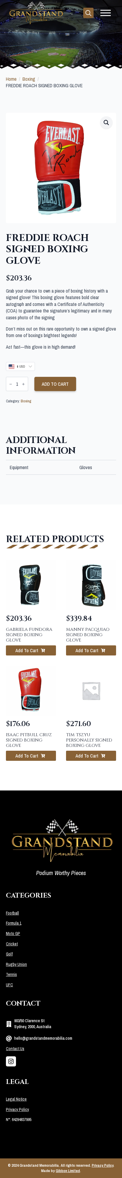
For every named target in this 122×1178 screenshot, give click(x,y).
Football (12, 913)
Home (11, 79)
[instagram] (11, 1061)
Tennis (11, 974)
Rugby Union (16, 964)
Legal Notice (16, 1099)
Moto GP (13, 933)
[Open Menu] (105, 12)
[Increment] (23, 384)
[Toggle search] (88, 13)
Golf (9, 954)
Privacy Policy (17, 1109)
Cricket (12, 944)
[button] (106, 122)
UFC (9, 985)
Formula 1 (13, 923)
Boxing (29, 79)
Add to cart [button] (26, 650)
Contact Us (15, 1048)
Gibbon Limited (68, 1170)
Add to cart (55, 384)
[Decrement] (10, 384)
